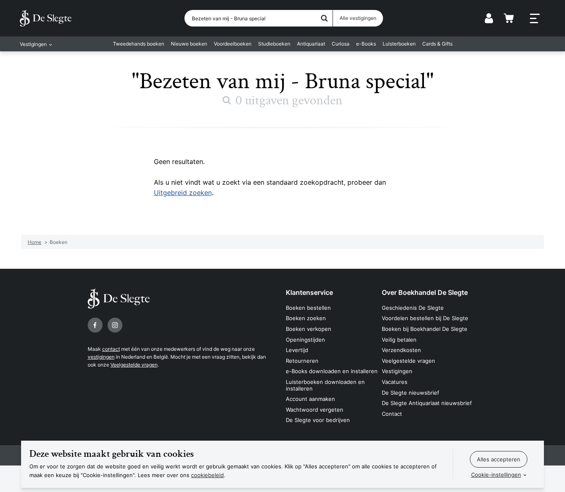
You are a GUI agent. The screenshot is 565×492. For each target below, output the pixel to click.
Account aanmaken (310, 399)
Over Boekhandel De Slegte (425, 292)
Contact (392, 413)
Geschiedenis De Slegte (413, 307)
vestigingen (101, 357)
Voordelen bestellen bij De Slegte (425, 318)
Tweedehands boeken (138, 44)
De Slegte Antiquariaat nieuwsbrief (427, 403)
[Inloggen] (489, 18)
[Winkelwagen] (509, 18)
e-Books (366, 44)
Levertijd (297, 350)
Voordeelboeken (232, 44)
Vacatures (394, 382)
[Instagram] (115, 325)
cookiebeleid (207, 475)
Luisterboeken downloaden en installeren (325, 385)
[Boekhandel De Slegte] (46, 18)
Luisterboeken (399, 44)
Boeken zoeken (306, 318)
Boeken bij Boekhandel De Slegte (424, 329)
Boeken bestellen (308, 307)
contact (111, 349)
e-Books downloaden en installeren (332, 371)
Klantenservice (309, 292)
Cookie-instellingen (496, 475)
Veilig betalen (399, 339)
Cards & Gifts (437, 44)
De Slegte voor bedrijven (318, 420)
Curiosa (341, 44)
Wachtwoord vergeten (314, 409)
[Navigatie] (534, 18)
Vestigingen (397, 371)
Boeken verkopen (308, 329)
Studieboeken (274, 44)
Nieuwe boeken (189, 44)
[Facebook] (95, 325)
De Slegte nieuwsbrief (410, 392)
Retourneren (302, 360)
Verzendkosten (401, 350)
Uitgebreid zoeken (183, 192)
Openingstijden (305, 339)
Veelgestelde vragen (134, 365)
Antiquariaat (311, 44)
